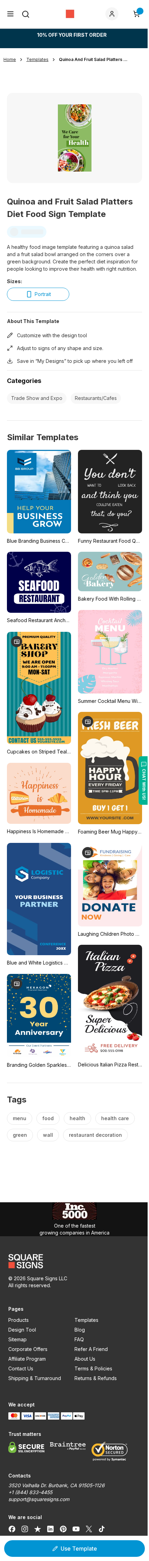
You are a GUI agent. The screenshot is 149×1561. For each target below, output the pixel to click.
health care (115, 1118)
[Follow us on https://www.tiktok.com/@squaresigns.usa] (101, 1529)
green (20, 1135)
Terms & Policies (93, 1368)
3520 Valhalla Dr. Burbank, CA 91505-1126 (56, 1485)
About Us (84, 1359)
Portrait (43, 294)
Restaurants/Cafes (96, 398)
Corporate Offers (27, 1349)
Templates (86, 1320)
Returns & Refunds (95, 1378)
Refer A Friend (91, 1349)
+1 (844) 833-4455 (30, 1492)
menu (19, 1118)
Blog (79, 1330)
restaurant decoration (95, 1135)
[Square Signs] (70, 14)
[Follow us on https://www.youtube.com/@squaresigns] (76, 1529)
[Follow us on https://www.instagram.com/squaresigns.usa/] (24, 1529)
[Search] (25, 14)
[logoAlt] (74, 1261)
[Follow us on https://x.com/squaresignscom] (89, 1529)
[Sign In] (113, 14)
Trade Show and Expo (36, 398)
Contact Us (20, 1368)
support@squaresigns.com (38, 1499)
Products (18, 1320)
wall (48, 1135)
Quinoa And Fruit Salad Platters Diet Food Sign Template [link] (93, 59)
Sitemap (17, 1339)
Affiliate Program (27, 1359)
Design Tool (22, 1330)
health (77, 1118)
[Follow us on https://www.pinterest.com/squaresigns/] (63, 1529)
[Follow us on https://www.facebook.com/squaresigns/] (12, 1529)
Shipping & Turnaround (34, 1378)
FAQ (79, 1339)
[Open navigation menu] (10, 14)
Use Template (79, 1548)
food (48, 1118)
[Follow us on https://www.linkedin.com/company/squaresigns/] (50, 1529)
